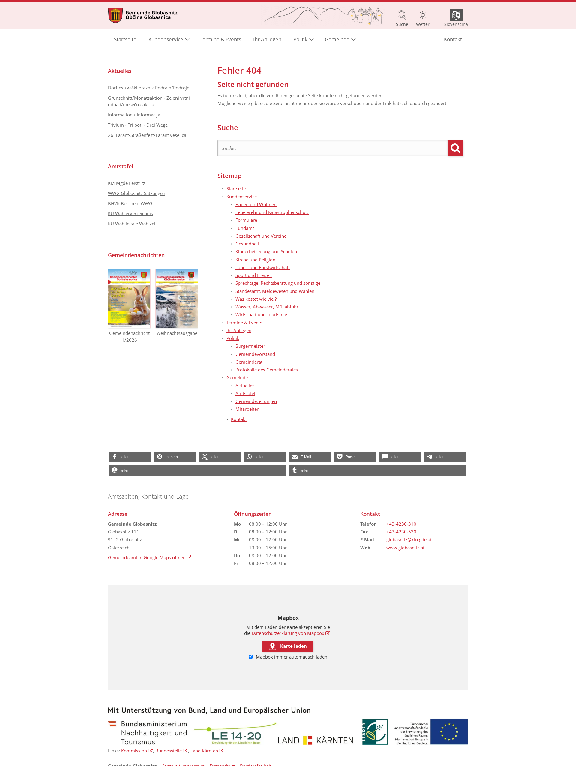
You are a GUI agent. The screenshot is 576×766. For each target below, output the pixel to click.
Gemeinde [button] (337, 39)
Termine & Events (220, 39)
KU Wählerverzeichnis (130, 213)
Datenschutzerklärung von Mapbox (291, 633)
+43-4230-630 (401, 532)
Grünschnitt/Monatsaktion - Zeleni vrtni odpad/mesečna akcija (149, 101)
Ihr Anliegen (267, 39)
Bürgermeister (250, 346)
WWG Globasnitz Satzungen (136, 193)
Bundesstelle (171, 751)
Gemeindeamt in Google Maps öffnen (150, 557)
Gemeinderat (249, 362)
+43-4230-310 (401, 524)
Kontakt (453, 39)
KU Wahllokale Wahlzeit (132, 224)
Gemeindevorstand (255, 354)
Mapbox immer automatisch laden (291, 657)
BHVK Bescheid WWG (130, 203)
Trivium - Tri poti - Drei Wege (138, 125)
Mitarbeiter (247, 409)
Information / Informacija (134, 115)
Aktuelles (245, 386)
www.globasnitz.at (405, 548)
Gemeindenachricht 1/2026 (129, 336)
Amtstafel (245, 393)
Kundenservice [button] (165, 39)
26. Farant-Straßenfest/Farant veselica (147, 135)
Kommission (137, 751)
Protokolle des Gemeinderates (267, 370)
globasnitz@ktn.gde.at (409, 539)
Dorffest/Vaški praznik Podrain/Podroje (148, 88)
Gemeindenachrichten (136, 255)
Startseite (125, 39)
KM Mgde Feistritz (126, 183)
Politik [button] (300, 39)
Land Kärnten (207, 751)
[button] (131, 457)
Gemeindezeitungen (256, 401)
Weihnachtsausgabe (176, 333)
